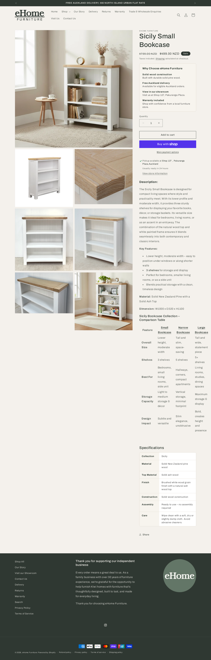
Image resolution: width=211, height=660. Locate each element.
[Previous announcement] (16, 3)
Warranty (20, 596)
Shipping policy (116, 652)
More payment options (168, 152)
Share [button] (146, 534)
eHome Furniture (29, 652)
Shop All (19, 561)
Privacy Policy (22, 608)
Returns (19, 590)
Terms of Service (24, 613)
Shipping (160, 58)
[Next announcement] (195, 3)
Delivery (19, 584)
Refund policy (65, 652)
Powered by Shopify (47, 652)
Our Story (20, 567)
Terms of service (98, 652)
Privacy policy (81, 652)
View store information (154, 173)
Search (19, 602)
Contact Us (21, 579)
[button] (66, 11)
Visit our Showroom (26, 573)
